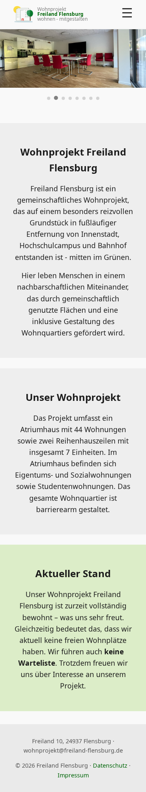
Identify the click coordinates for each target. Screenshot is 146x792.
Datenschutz (110, 765)
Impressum (73, 775)
